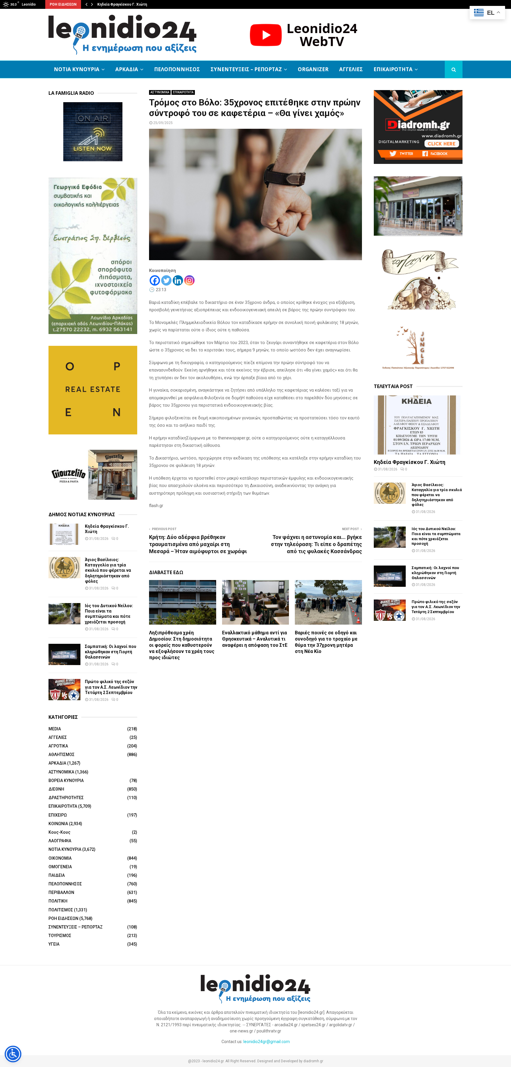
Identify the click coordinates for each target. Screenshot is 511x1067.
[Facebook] (155, 280)
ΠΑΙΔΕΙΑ (56, 875)
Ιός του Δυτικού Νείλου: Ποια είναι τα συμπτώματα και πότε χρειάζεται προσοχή (436, 536)
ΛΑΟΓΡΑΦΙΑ (59, 840)
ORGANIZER (313, 69)
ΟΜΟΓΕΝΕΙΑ (60, 866)
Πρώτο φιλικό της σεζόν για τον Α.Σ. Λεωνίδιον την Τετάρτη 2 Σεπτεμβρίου (111, 687)
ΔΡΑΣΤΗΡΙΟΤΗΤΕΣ (66, 797)
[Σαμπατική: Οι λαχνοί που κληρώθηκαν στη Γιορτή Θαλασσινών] (64, 654)
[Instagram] (189, 280)
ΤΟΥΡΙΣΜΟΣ (59, 935)
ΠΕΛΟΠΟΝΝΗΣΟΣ (177, 69)
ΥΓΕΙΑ (53, 944)
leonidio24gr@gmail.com (266, 1041)
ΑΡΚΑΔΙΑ (126, 69)
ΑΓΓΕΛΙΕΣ (351, 69)
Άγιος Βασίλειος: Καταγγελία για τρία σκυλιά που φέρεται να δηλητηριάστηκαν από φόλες (108, 570)
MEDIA (54, 728)
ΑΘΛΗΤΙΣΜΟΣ (61, 754)
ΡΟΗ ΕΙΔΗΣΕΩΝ (63, 918)
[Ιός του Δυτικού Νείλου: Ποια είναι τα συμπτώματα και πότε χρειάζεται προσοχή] (64, 613)
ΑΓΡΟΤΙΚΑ (58, 746)
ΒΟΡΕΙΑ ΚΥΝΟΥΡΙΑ (66, 780)
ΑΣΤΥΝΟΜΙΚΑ (160, 92)
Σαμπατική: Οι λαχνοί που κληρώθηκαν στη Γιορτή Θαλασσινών (110, 651)
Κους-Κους (59, 832)
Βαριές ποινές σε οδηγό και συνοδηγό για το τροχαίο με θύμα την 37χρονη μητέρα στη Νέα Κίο (326, 642)
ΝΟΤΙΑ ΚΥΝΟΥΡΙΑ (76, 69)
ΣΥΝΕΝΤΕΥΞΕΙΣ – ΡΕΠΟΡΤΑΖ (246, 69)
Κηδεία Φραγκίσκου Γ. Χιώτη (122, 4)
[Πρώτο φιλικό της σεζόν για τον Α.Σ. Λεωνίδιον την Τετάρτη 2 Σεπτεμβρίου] (64, 689)
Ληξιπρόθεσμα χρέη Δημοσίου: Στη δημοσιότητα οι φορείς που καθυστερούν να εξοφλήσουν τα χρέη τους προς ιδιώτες (181, 645)
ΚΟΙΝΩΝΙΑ (58, 823)
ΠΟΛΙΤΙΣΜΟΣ (60, 910)
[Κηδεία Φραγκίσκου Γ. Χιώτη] (64, 534)
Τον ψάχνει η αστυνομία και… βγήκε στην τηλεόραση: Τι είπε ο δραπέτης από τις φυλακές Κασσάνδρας (316, 544)
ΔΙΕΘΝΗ (56, 789)
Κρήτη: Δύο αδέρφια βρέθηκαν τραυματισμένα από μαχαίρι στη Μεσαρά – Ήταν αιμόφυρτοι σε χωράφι (198, 544)
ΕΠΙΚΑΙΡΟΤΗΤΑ (393, 69)
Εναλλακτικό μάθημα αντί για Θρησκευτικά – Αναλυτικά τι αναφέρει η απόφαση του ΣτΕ (254, 639)
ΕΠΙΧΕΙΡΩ (57, 815)
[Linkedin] (178, 280)
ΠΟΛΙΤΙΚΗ (57, 901)
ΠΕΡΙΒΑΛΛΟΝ (61, 892)
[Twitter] (166, 280)
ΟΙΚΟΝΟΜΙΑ (60, 858)
